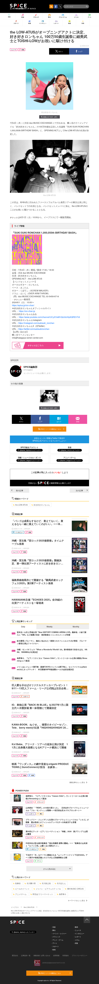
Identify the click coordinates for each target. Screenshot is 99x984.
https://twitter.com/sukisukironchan (33, 328)
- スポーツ (55, 946)
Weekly (49, 626)
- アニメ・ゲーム (57, 940)
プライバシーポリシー (79, 955)
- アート (54, 943)
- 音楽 (54, 927)
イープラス (15, 907)
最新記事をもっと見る (77, 782)
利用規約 (66, 955)
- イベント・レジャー (59, 933)
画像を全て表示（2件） (50, 117)
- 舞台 (54, 930)
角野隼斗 (62, 894)
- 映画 (54, 949)
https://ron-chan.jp (27, 311)
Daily (23, 626)
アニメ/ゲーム (21, 894)
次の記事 (79, 490)
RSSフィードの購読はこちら (50, 429)
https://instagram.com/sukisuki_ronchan (36, 322)
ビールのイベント (22, 888)
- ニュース (77, 930)
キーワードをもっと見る (76, 900)
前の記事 (19, 490)
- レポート (77, 937)
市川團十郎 (31, 883)
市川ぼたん (61, 883)
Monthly (76, 626)
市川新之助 (46, 883)
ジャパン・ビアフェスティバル (48, 888)
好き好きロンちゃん (42, 505)
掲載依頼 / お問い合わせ (42, 955)
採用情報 (56, 955)
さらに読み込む (49, 869)
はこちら (39, 345)
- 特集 (76, 943)
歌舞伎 (18, 883)
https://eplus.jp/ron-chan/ (23, 305)
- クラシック (56, 937)
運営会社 (15, 955)
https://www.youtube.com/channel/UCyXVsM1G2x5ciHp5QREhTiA (49, 317)
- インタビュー (79, 933)
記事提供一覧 (25, 955)
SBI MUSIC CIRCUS (75, 888)
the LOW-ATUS (21, 505)
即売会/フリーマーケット (43, 894)
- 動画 (76, 927)
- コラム (77, 940)
